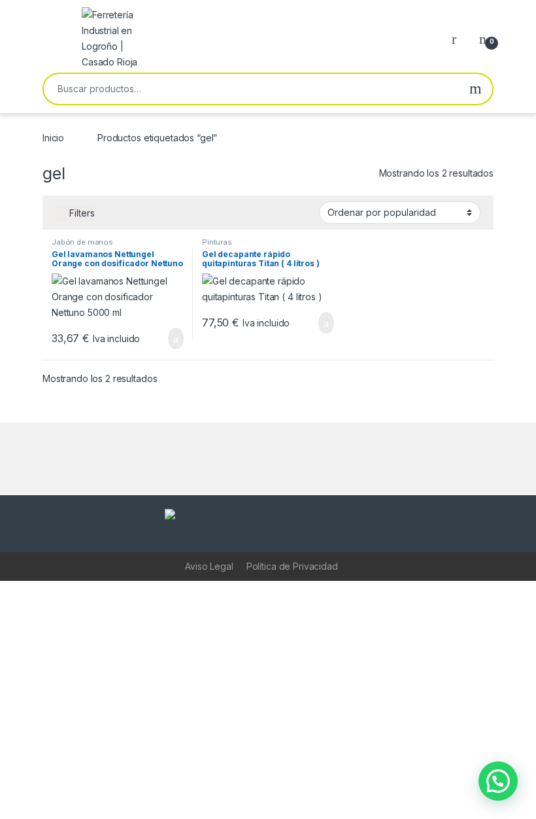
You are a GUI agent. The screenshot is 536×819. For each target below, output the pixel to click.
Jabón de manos (82, 242)
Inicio (53, 137)
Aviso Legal (209, 566)
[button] (498, 781)
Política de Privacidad (292, 566)
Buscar (475, 89)
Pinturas (217, 242)
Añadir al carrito (170, 339)
